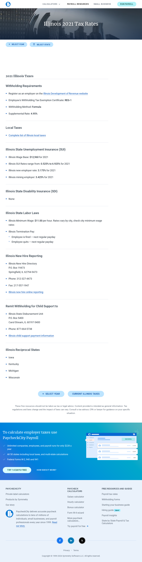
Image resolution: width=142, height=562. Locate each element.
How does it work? (46, 470)
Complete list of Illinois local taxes (27, 135)
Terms (76, 550)
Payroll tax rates (110, 494)
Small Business (102, 4)
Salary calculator (75, 496)
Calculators (50, 4)
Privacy (66, 550)
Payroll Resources (78, 4)
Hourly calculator (75, 502)
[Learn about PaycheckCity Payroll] (112, 451)
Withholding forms (111, 499)
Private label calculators (17, 494)
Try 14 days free (17, 470)
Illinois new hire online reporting (26, 292)
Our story (10, 505)
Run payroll (126, 4)
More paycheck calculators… (74, 519)
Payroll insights (109, 515)
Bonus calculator (75, 507)
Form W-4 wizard (75, 512)
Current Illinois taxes (86, 394)
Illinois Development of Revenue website (65, 93)
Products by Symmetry (17, 499)
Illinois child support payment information (31, 335)
